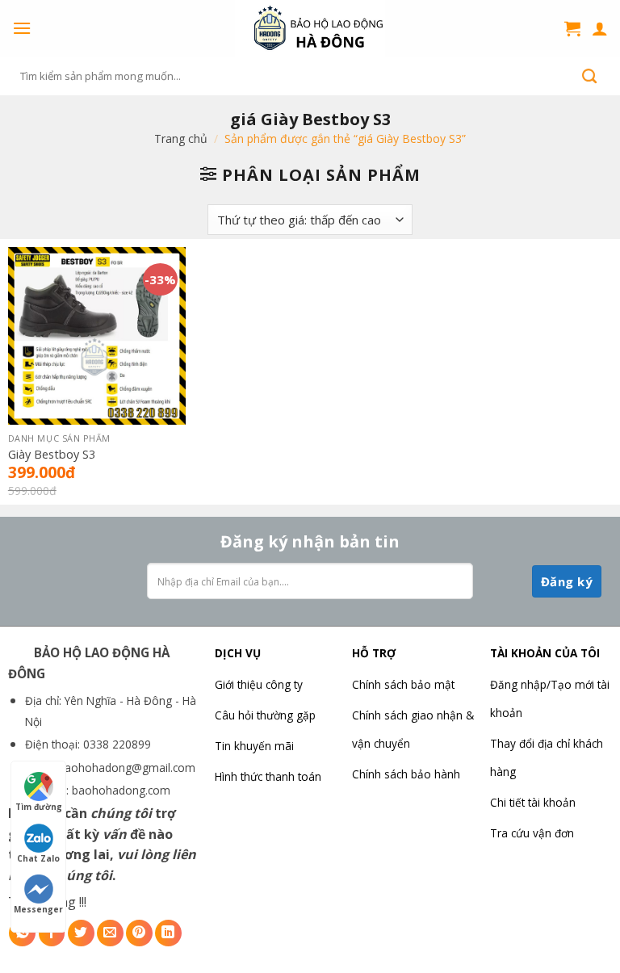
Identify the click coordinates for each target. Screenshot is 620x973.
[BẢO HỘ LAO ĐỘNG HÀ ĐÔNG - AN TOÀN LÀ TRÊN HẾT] (310, 28)
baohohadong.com (121, 790)
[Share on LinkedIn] (168, 933)
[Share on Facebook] (52, 933)
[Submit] (589, 76)
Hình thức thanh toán (268, 776)
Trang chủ (180, 138)
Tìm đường (38, 806)
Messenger (38, 909)
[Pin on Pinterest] (139, 933)
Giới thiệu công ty (259, 684)
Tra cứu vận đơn (532, 833)
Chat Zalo (38, 858)
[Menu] (21, 28)
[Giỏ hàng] (572, 28)
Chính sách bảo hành (406, 774)
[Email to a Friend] (110, 933)
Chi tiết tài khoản (533, 802)
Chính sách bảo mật (403, 684)
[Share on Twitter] (81, 933)
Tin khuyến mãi (254, 745)
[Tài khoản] (600, 28)
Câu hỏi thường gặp (265, 715)
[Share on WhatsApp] (22, 933)
